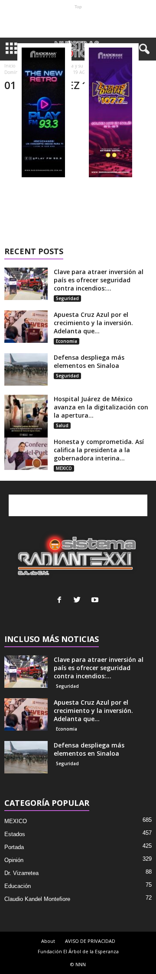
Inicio (9, 66)
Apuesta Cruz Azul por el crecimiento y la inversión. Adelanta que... (93, 322)
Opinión (13, 860)
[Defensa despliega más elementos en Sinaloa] (26, 369)
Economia (66, 341)
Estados (14, 834)
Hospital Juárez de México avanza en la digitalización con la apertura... (101, 407)
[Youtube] (96, 600)
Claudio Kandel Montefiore (37, 899)
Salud (62, 425)
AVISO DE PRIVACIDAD (90, 941)
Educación (17, 886)
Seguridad (67, 298)
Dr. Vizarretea (21, 873)
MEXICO (64, 468)
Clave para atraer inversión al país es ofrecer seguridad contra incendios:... (98, 280)
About (48, 941)
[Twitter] (79, 600)
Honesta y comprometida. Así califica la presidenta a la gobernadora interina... (99, 450)
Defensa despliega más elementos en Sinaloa (89, 361)
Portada (14, 847)
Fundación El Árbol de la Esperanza (78, 951)
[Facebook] (61, 600)
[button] (142, 49)
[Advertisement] (78, 23)
